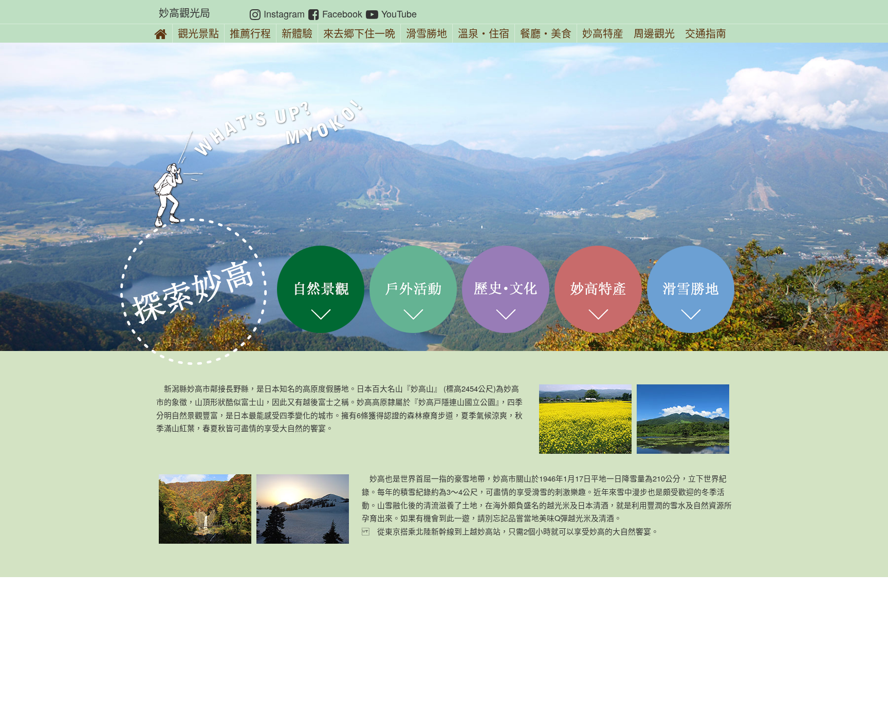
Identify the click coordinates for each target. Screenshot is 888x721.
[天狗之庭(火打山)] (302, 509)
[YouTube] (372, 13)
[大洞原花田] (585, 419)
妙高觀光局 (184, 12)
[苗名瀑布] (205, 509)
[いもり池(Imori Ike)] (683, 419)
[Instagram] (255, 13)
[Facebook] (314, 13)
